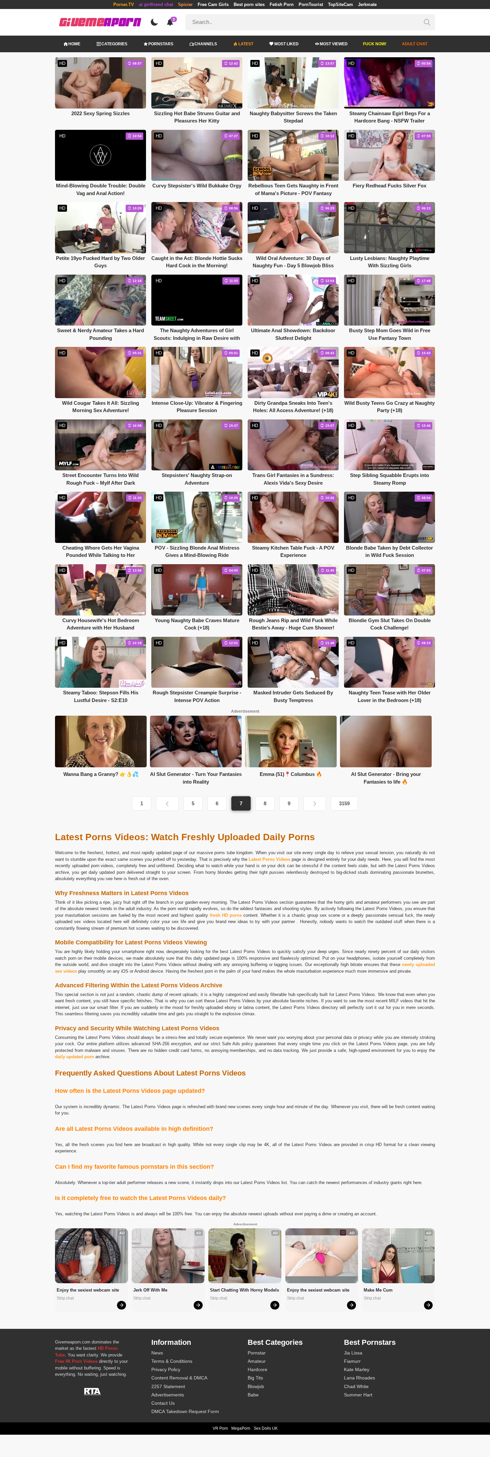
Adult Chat (414, 44)
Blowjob (256, 1386)
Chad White (356, 1386)
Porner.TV (123, 4)
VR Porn (220, 1428)
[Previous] (167, 803)
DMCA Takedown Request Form (185, 1411)
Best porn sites (249, 4)
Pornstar (257, 1352)
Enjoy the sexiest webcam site (88, 1290)
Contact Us (163, 1403)
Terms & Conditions (171, 1361)
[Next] (314, 803)
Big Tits (255, 1377)
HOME (74, 44)
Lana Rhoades (359, 1377)
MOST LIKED (286, 44)
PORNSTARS (160, 44)
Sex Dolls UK (266, 1428)
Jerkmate (367, 4)
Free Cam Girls (213, 4)
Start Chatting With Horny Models (244, 1290)
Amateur (257, 1361)
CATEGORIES (114, 44)
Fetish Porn (282, 4)
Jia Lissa (353, 1352)
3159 (344, 803)
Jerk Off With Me (150, 1290)
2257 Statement (168, 1386)
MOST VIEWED (334, 44)
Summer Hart (358, 1394)
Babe (253, 1394)
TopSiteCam (340, 4)
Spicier (185, 4)
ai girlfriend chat (156, 4)
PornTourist (311, 4)
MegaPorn (240, 1428)
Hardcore (257, 1369)
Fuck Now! (374, 44)
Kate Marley (356, 1369)
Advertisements (167, 1394)
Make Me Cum (378, 1290)
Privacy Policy (165, 1369)
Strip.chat (65, 1298)
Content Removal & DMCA (179, 1377)
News (157, 1352)
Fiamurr (352, 1361)
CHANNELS (205, 44)
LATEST (245, 44)
